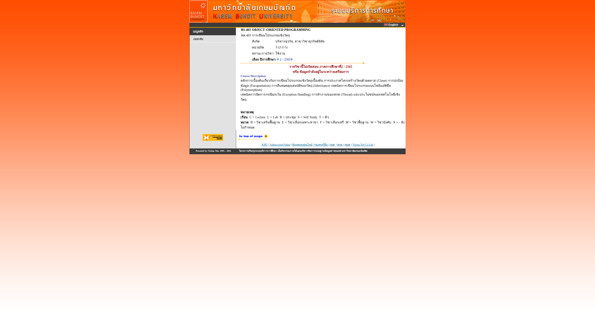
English (394, 24)
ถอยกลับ (198, 39)
